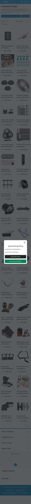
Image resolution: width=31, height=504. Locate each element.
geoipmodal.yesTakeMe (15, 261)
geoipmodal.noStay (15, 256)
